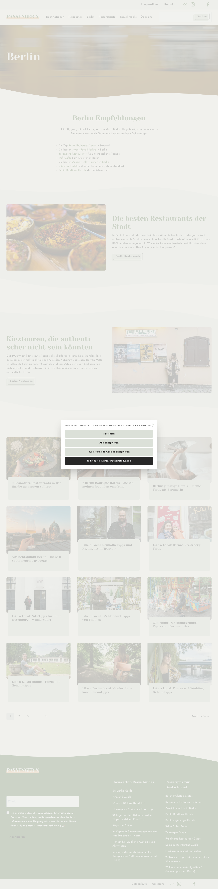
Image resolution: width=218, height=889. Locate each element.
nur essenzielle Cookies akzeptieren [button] (109, 452)
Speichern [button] (109, 434)
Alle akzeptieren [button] (109, 443)
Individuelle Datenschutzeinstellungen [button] (109, 461)
